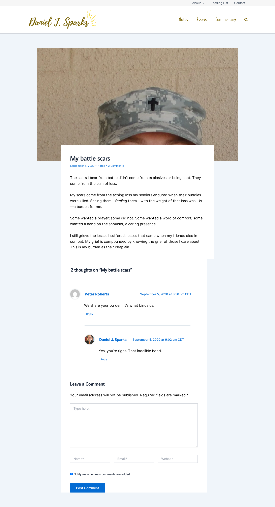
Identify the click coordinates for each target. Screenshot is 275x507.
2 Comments (116, 165)
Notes (183, 19)
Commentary (225, 19)
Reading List (219, 3)
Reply (89, 314)
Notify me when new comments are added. (102, 474)
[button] (203, 3)
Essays (202, 19)
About (196, 3)
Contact (239, 3)
